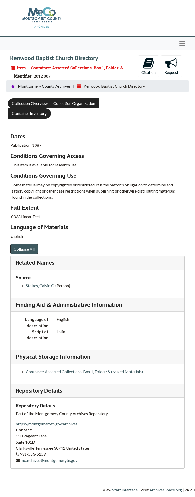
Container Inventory (29, 113)
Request (171, 72)
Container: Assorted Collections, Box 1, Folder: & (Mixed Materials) (84, 371)
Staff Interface (125, 489)
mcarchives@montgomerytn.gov (49, 460)
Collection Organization (74, 103)
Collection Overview (30, 103)
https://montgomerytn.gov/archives (46, 423)
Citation (148, 72)
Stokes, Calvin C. (40, 285)
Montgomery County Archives (44, 86)
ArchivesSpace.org (165, 489)
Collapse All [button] (24, 248)
